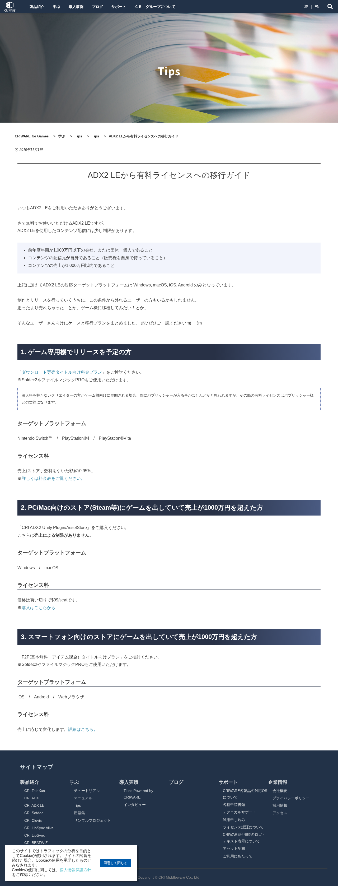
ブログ (97, 6)
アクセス (280, 813)
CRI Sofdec (33, 813)
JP (306, 6)
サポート (118, 6)
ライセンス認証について (243, 827)
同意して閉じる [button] (116, 863)
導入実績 (128, 782)
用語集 (79, 813)
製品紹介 (37, 6)
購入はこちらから (38, 607)
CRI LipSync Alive (39, 828)
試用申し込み (234, 820)
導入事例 (76, 6)
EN (317, 6)
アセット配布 (234, 848)
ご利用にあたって (237, 856)
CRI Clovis (33, 820)
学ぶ (56, 6)
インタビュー (135, 804)
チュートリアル (87, 790)
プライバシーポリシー (291, 798)
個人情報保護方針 (75, 870)
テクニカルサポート (239, 812)
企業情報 (277, 782)
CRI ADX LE (34, 805)
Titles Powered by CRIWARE (138, 793)
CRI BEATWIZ (36, 843)
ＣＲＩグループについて (155, 6)
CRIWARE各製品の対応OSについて (245, 793)
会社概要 (280, 790)
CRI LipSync (34, 835)
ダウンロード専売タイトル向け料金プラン (62, 372)
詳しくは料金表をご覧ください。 (53, 478)
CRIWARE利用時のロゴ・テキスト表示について (244, 837)
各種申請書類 (234, 804)
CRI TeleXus (34, 790)
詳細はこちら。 (83, 729)
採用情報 (280, 805)
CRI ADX (31, 798)
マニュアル (83, 798)
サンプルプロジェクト (92, 820)
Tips (77, 805)
